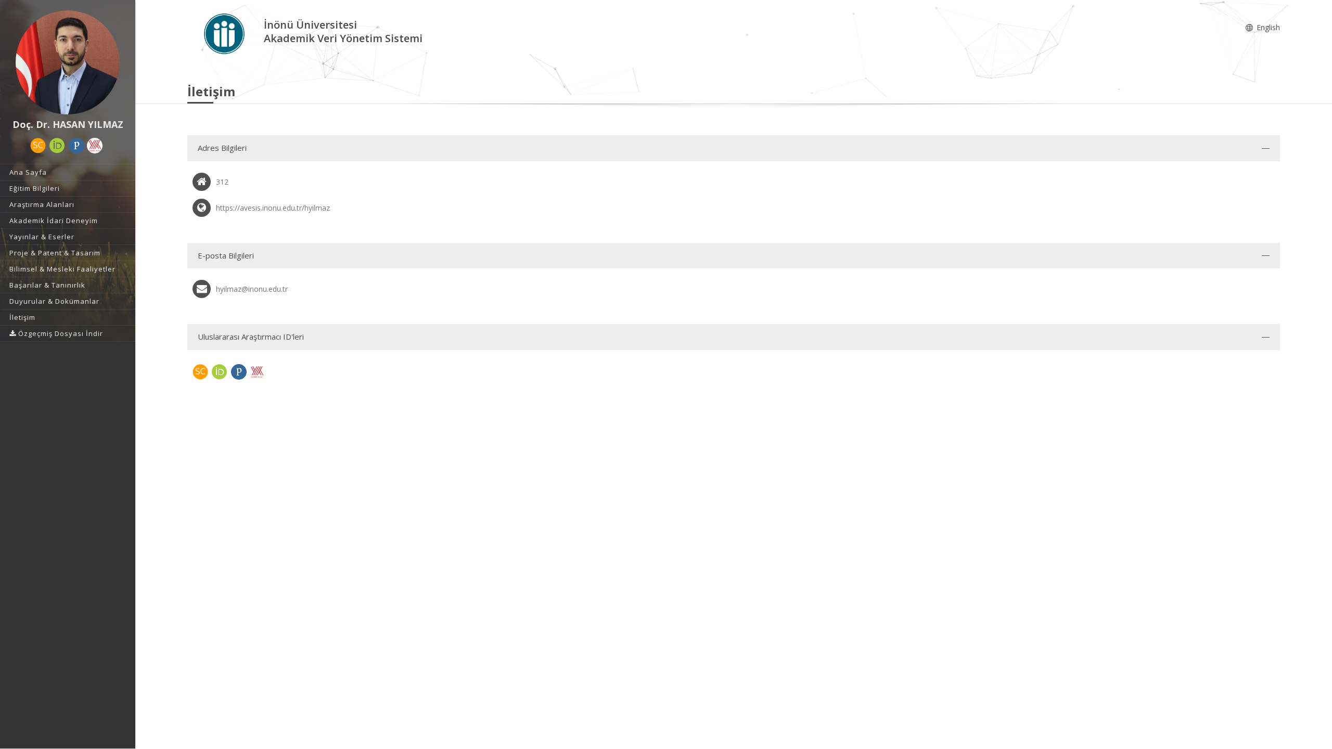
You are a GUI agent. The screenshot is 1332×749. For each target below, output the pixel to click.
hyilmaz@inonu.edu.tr (252, 289)
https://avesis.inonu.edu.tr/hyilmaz (273, 208)
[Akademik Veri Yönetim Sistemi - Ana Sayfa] (225, 33)
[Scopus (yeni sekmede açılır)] (38, 145)
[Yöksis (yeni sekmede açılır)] (95, 145)
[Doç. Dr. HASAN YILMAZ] (67, 62)
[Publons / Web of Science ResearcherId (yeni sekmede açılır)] (76, 145)
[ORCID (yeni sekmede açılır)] (57, 145)
